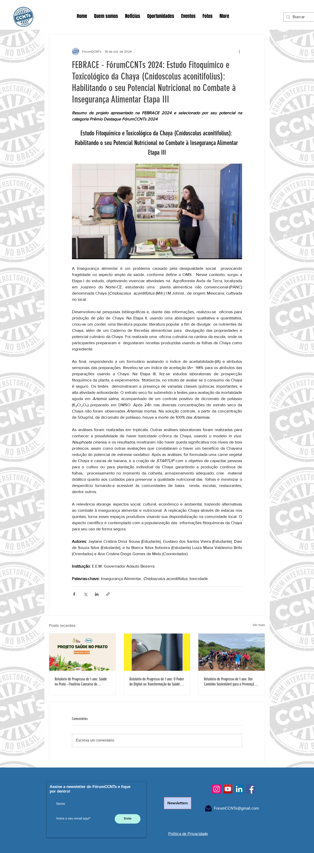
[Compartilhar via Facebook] (74, 594)
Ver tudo (259, 625)
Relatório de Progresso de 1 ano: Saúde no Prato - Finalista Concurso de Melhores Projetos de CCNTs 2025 (81, 682)
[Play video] (157, 211)
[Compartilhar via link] (108, 594)
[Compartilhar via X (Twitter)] (85, 594)
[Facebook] (250, 789)
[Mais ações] (239, 51)
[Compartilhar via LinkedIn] (96, 594)
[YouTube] (227, 789)
